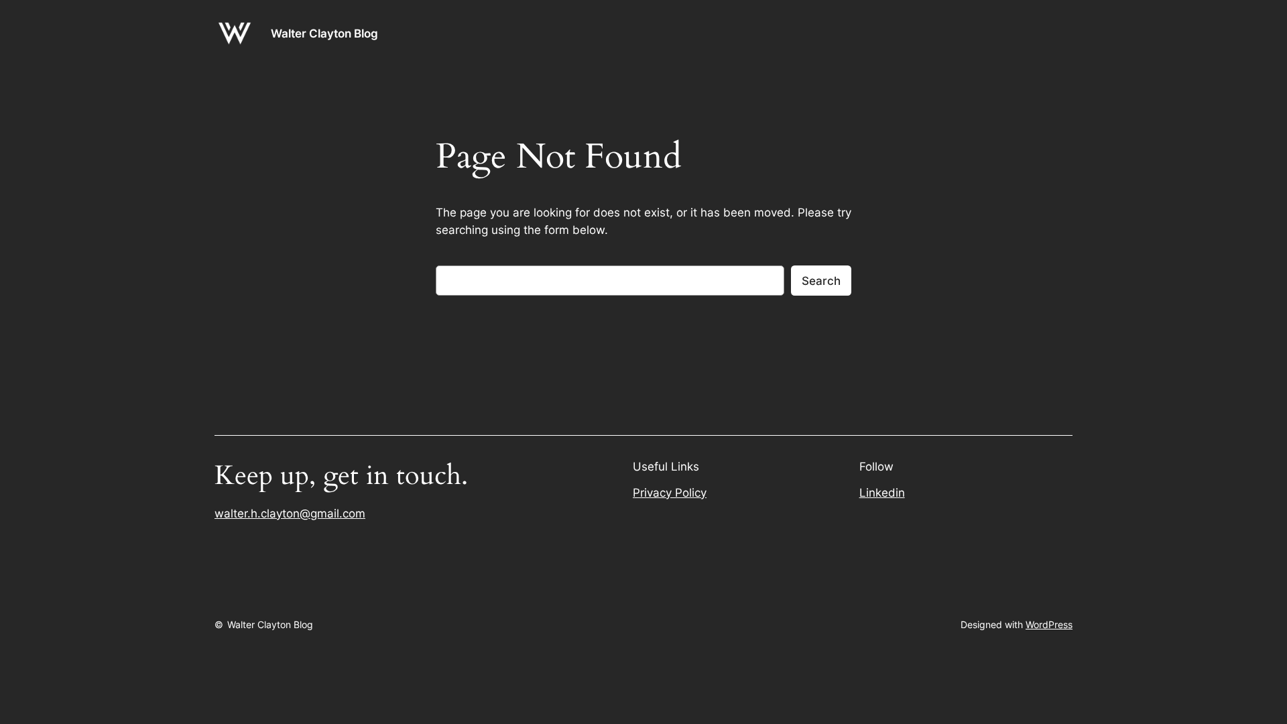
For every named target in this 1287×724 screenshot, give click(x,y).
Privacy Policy (670, 492)
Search (821, 281)
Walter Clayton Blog (324, 33)
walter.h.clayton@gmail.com (289, 513)
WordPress (1049, 624)
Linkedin (882, 492)
